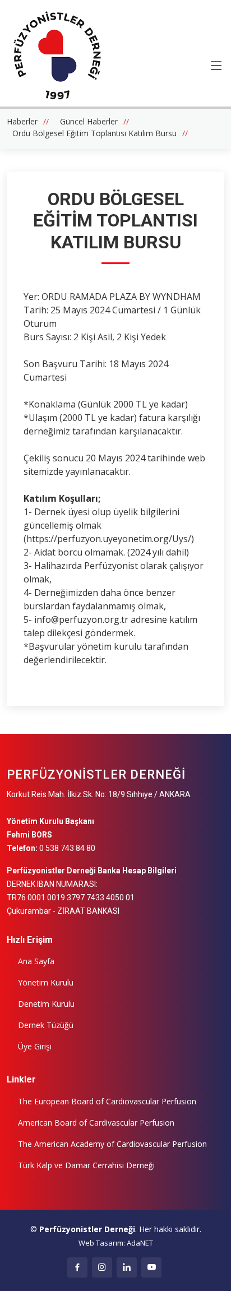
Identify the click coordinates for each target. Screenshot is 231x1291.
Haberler (22, 121)
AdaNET (140, 1243)
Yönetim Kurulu (45, 983)
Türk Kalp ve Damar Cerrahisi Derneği (86, 1165)
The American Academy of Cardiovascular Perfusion (112, 1144)
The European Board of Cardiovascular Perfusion (107, 1101)
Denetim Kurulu (46, 1004)
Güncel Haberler (89, 121)
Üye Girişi (35, 1047)
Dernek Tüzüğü (45, 1025)
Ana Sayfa (36, 961)
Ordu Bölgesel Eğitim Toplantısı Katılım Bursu (94, 133)
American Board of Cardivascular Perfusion (96, 1123)
